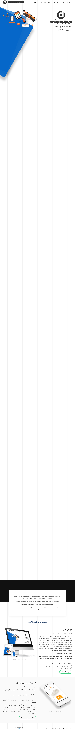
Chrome (52, 638)
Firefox (47, 638)
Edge (63, 638)
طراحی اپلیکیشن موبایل (59, 2)
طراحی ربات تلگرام (48, 2)
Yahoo (51, 648)
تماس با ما (35, 2)
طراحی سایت (69, 2)
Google (45, 648)
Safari (55, 638)
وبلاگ (41, 2)
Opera (59, 638)
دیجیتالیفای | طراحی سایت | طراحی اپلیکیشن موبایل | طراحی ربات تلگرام (5, 2)
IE (61, 638)
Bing (48, 648)
